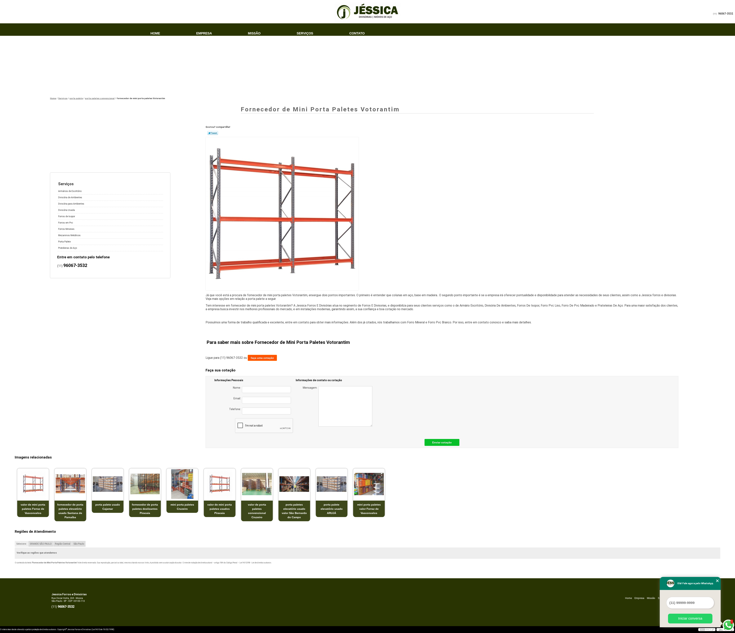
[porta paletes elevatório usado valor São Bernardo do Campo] (294, 484)
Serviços (305, 33)
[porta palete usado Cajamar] (107, 484)
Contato (357, 33)
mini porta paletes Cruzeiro (182, 506)
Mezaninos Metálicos (69, 235)
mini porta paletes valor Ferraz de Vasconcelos (369, 509)
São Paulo (79, 543)
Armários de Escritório (70, 191)
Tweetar (212, 133)
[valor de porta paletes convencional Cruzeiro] (257, 484)
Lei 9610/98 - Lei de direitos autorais (255, 563)
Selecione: (21, 543)
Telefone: (235, 409)
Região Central (62, 543)
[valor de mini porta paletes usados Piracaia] (219, 484)
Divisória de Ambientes (70, 197)
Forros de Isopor (66, 216)
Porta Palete (64, 241)
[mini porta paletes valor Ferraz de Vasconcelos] (369, 484)
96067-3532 (725, 13)
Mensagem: (310, 387)
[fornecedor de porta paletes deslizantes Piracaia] (145, 484)
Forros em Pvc (65, 222)
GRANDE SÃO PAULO (41, 543)
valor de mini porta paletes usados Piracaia (219, 509)
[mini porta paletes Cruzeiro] (182, 484)
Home (155, 33)
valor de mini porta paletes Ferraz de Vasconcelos (33, 509)
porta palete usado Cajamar (107, 506)
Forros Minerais (66, 229)
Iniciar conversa (690, 618)
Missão (254, 33)
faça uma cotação (262, 357)
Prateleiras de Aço (67, 248)
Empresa (204, 33)
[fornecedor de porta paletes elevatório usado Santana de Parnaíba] (70, 484)
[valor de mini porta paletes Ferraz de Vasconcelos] (33, 484)
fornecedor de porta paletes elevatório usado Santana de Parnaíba (70, 511)
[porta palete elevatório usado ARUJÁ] (331, 484)
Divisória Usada (66, 210)
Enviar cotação (442, 442)
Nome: (237, 387)
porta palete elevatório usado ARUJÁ (332, 509)
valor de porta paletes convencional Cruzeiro (257, 511)
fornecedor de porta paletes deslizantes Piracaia (145, 509)
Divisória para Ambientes (71, 203)
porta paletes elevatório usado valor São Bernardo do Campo (294, 511)
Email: (238, 398)
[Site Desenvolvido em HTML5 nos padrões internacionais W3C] (706, 629)
